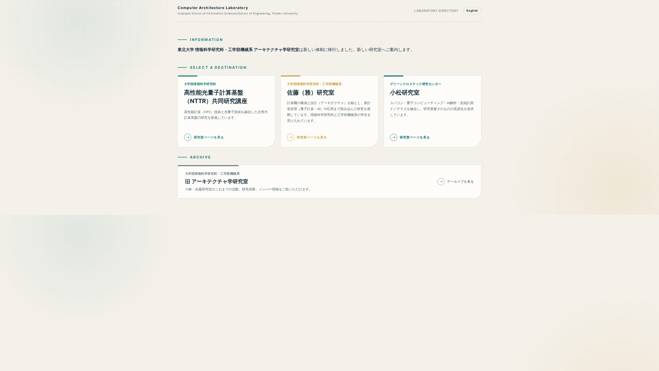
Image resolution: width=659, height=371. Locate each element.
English (472, 10)
